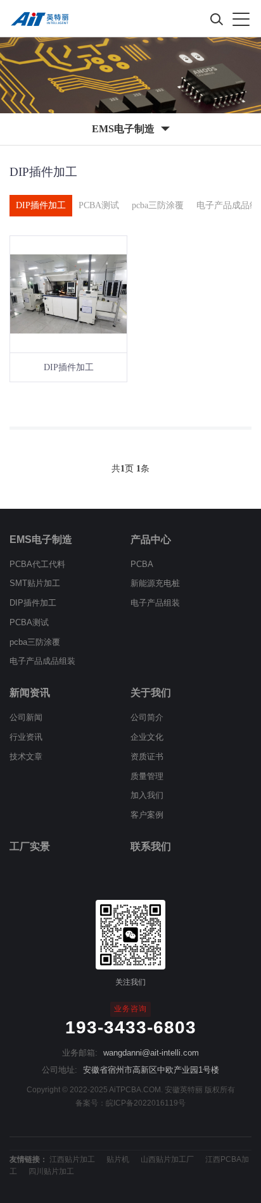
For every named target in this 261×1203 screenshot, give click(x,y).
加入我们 (146, 795)
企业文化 (146, 737)
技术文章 (26, 756)
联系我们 (150, 846)
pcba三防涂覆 (158, 205)
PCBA (141, 564)
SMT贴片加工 (35, 583)
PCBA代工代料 (37, 564)
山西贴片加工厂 (167, 1159)
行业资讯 (26, 737)
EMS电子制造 (41, 539)
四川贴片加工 (51, 1171)
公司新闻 (26, 717)
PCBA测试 (99, 205)
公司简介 (146, 717)
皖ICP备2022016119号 (146, 1103)
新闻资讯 (30, 692)
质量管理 (146, 776)
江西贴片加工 (72, 1159)
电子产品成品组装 (42, 661)
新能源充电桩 (155, 583)
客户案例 (146, 815)
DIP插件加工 (41, 205)
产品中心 (150, 539)
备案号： (90, 1103)
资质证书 (146, 756)
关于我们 (150, 692)
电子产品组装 (155, 603)
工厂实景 (30, 846)
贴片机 (117, 1159)
